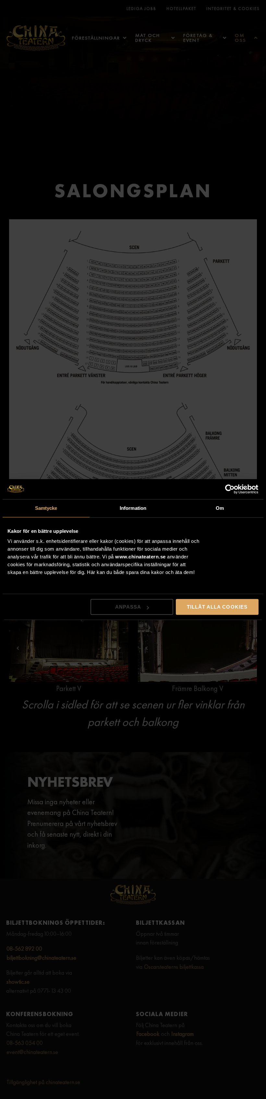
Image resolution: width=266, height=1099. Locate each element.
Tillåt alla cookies (217, 607)
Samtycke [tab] (46, 508)
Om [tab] (220, 508)
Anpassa (128, 607)
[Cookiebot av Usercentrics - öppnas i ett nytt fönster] (230, 489)
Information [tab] (133, 508)
